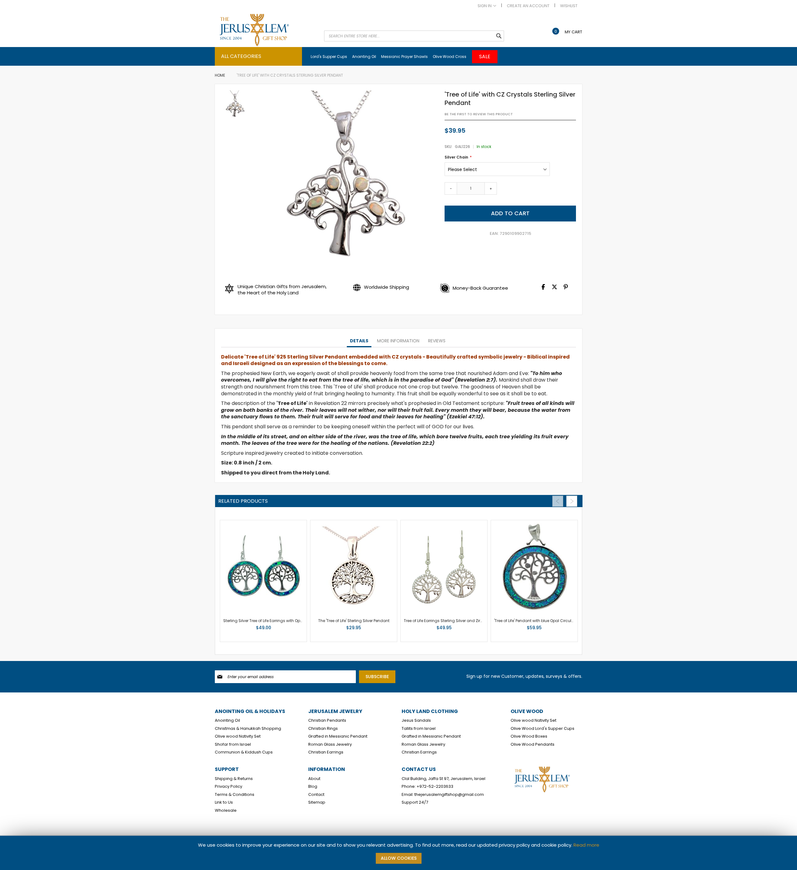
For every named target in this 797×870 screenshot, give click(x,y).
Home (220, 75)
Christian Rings (323, 728)
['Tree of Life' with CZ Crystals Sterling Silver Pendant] (234, 104)
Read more (586, 845)
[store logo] (266, 30)
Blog (312, 786)
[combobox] (414, 36)
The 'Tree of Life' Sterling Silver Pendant (353, 620)
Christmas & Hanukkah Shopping (248, 728)
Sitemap (316, 802)
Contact (316, 794)
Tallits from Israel (419, 728)
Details (359, 341)
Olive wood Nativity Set (238, 736)
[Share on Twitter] (554, 288)
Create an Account (528, 6)
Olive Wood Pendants (532, 744)
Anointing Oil (227, 720)
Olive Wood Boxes (529, 736)
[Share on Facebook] (543, 288)
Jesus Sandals (416, 720)
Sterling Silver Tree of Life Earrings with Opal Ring (268, 620)
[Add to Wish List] (280, 629)
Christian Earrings (325, 752)
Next (571, 501)
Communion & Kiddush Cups (244, 752)
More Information (398, 341)
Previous (557, 501)
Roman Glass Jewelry (330, 744)
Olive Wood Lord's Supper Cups (542, 728)
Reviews (437, 341)
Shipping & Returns (234, 779)
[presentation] (359, 341)
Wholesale (226, 810)
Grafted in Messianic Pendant (337, 736)
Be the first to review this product (479, 114)
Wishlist (569, 6)
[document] (398, 852)
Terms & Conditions (234, 794)
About (314, 779)
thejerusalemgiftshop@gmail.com (449, 794)
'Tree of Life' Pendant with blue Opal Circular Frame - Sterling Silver (556, 620)
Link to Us (224, 802)
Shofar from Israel (233, 744)
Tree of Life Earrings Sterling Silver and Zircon (446, 620)
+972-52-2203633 (435, 786)
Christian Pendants (327, 720)
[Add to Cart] (269, 629)
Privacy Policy (228, 786)
